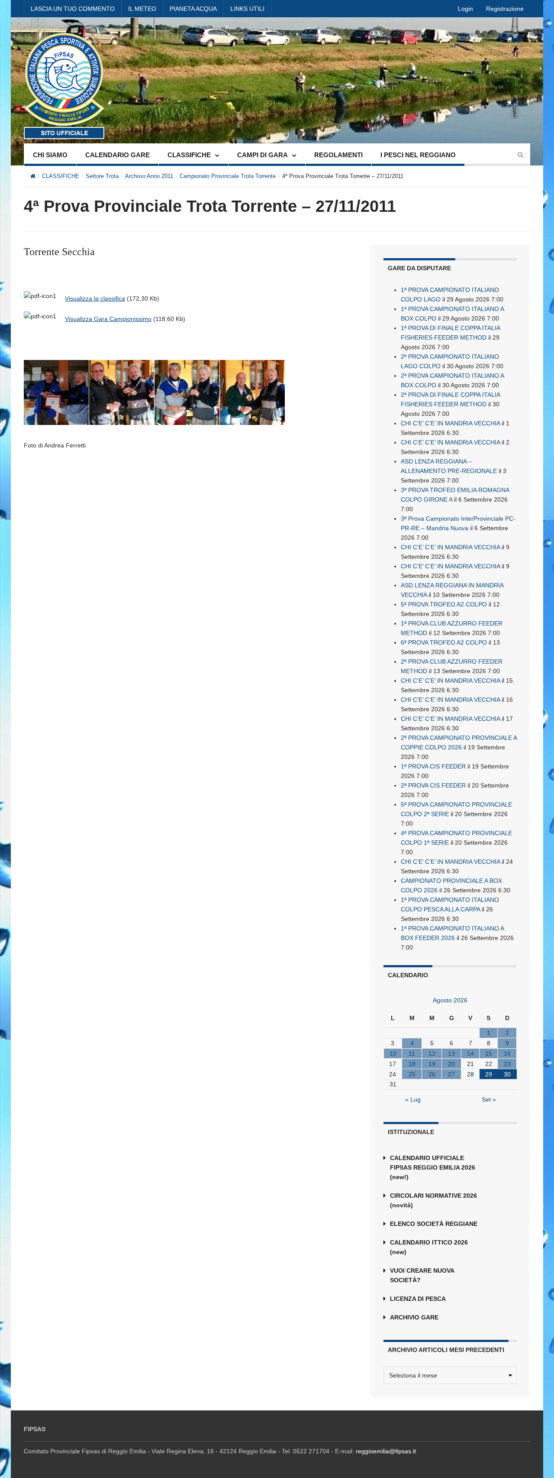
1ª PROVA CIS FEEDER (433, 766)
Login (465, 8)
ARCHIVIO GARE (414, 1317)
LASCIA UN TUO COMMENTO (73, 8)
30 (507, 1074)
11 (412, 1053)
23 (507, 1063)
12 (431, 1053)
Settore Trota (102, 176)
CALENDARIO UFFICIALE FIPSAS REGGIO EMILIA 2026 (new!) (432, 1167)
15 (488, 1053)
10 (393, 1053)
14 (470, 1053)
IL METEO (142, 8)
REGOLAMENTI (338, 155)
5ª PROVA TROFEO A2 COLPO (444, 604)
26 (431, 1074)
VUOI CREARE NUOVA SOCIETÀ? (422, 1275)
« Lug (413, 1099)
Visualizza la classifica (95, 298)
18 (412, 1063)
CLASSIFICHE (189, 155)
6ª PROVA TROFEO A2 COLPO (444, 642)
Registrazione (505, 8)
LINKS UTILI (247, 8)
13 (451, 1053)
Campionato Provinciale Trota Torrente (228, 176)
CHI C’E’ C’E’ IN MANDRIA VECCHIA (450, 423)
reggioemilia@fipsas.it (386, 1451)
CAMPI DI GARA (262, 155)
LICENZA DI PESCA (418, 1298)
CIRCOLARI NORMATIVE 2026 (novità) (433, 1200)
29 (488, 1074)
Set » (489, 1099)
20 (451, 1063)
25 (412, 1074)
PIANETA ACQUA (193, 8)
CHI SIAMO (50, 155)
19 (431, 1063)
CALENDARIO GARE (117, 155)
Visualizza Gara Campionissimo (108, 318)
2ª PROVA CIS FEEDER (433, 785)
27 (451, 1074)
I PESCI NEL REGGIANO (418, 155)
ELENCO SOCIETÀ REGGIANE (433, 1223)
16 (507, 1053)
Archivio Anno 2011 (149, 176)
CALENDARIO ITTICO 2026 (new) (429, 1247)
